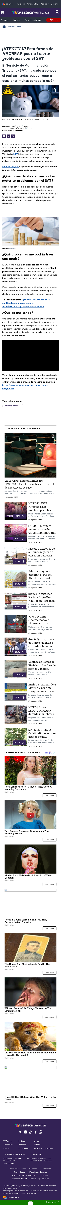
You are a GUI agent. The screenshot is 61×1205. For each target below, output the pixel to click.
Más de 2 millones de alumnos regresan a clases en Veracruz (41, 552)
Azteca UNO (32, 4)
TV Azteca (20, 4)
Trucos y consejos (13, 406)
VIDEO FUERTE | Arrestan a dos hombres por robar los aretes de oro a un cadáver (41, 510)
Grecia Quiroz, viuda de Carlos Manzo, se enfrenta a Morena (41, 643)
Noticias (5, 20)
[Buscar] (57, 12)
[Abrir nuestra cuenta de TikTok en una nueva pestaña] (30, 1132)
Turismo (17, 20)
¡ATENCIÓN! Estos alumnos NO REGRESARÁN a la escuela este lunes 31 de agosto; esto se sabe (29, 484)
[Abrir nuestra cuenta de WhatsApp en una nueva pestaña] (40, 1132)
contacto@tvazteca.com (40, 1158)
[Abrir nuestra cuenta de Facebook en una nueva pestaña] (35, 1132)
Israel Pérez (18, 130)
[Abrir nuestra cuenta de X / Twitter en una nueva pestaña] (20, 1132)
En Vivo (55, 20)
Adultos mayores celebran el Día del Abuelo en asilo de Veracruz (40, 576)
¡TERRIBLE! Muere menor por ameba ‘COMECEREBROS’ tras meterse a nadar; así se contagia (42, 532)
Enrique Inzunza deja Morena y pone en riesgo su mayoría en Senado (42, 689)
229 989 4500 (36, 1161)
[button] (30, 1203)
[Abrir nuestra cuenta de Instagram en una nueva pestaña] (25, 1132)
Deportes (55, 4)
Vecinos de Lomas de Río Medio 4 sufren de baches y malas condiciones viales (42, 667)
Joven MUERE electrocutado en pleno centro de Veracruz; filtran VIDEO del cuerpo (39, 623)
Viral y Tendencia (33, 20)
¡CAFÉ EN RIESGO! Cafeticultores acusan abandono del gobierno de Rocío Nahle (42, 736)
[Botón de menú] (2, 12)
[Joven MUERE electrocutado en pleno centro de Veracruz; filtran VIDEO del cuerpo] (16, 624)
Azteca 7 (45, 4)
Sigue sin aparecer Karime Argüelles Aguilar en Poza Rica (41, 597)
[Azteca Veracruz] (30, 12)
